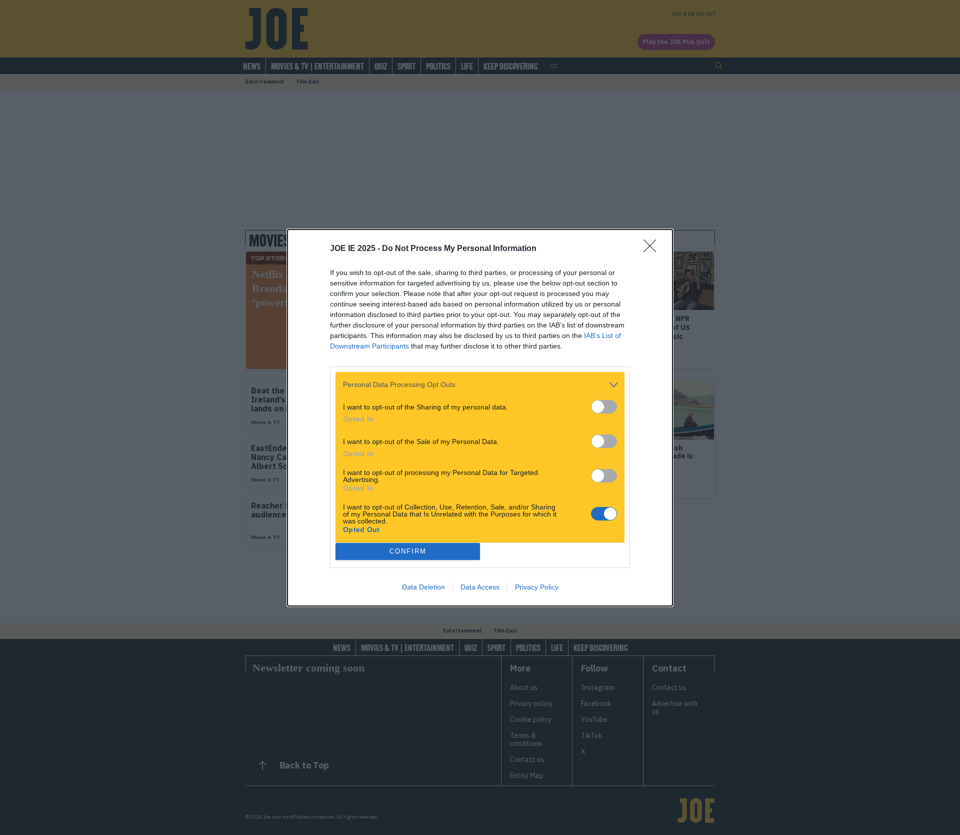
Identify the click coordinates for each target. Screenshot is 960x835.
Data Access (480, 587)
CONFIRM (408, 551)
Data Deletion (423, 587)
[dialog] (480, 418)
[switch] (604, 407)
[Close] (653, 249)
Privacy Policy (536, 587)
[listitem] (480, 385)
